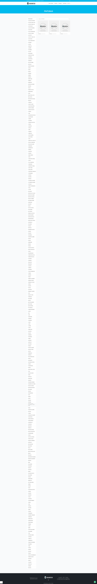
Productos (55, 3)
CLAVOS (29, 160)
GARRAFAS (29, 267)
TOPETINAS (29, 536)
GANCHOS (29, 265)
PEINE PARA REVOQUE (31, 387)
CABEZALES (30, 102)
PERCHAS (29, 391)
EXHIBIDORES (30, 242)
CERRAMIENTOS (30, 147)
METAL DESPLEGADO (31, 356)
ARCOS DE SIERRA (30, 62)
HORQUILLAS (30, 296)
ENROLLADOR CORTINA (31, 220)
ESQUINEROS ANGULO (31, 229)
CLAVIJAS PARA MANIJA (31, 158)
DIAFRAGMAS (30, 202)
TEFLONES (29, 507)
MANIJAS (29, 338)
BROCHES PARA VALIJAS (31, 98)
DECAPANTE (30, 191)
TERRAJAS (29, 524)
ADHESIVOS (30, 46)
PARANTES (29, 380)
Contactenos (64, 3)
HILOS (29, 293)
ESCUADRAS (30, 224)
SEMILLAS (29, 476)
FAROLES (29, 244)
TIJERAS (29, 527)
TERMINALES (30, 516)
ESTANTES (29, 233)
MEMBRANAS (30, 353)
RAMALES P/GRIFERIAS (31, 440)
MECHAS (29, 351)
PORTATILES (30, 424)
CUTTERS (29, 189)
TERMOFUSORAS (30, 520)
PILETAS (29, 398)
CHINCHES (29, 153)
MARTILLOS (29, 342)
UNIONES (29, 549)
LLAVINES (29, 325)
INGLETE (29, 300)
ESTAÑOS (29, 231)
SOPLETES (29, 493)
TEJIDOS (29, 509)
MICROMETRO (30, 360)
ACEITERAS (29, 42)
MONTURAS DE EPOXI (31, 362)
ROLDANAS (29, 469)
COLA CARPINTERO (31, 162)
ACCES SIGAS (30, 38)
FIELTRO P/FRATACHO (31, 249)
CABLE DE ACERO (30, 104)
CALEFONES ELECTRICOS (31, 115)
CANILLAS (29, 127)
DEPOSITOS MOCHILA (31, 196)
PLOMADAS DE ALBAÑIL (31, 415)
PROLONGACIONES (31, 429)
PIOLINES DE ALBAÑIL (31, 409)
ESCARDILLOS (30, 222)
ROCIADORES (30, 464)
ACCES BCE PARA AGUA (31, 22)
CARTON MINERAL (30, 135)
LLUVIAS (29, 327)
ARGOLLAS (29, 64)
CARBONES (29, 131)
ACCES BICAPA (30, 26)
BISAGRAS (29, 86)
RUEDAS (29, 471)
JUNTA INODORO (30, 305)
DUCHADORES (30, 209)
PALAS (29, 371)
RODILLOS (29, 467)
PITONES (29, 413)
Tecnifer (52, 583)
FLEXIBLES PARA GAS (31, 256)
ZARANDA (29, 565)
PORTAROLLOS (30, 422)
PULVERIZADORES (30, 433)
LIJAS (29, 313)
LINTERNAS (29, 318)
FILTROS (29, 251)
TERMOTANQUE (30, 522)
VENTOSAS (29, 558)
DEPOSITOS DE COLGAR (31, 193)
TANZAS (29, 502)
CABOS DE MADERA (31, 107)
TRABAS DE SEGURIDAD (31, 542)
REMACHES (29, 455)
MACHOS (29, 333)
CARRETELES (30, 133)
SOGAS (29, 487)
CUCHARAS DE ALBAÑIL (31, 180)
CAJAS (29, 113)
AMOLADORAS (30, 53)
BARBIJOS (29, 75)
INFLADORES (30, 298)
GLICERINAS (30, 269)
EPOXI (29, 405)
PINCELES (29, 400)
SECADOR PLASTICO (31, 473)
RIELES (29, 462)
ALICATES (29, 51)
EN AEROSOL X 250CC (31, 404)
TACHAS (29, 496)
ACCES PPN (30, 35)
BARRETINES (30, 82)
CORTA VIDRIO (30, 167)
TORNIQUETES (30, 540)
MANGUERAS (30, 336)
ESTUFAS (29, 240)
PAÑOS (29, 374)
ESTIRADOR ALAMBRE (31, 236)
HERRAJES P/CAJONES (31, 291)
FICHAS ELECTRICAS (31, 247)
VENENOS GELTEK (30, 556)
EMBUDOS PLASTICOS (31, 213)
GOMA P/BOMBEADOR (31, 271)
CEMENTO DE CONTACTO (32, 140)
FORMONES (29, 260)
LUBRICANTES (30, 329)
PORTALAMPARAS (30, 420)
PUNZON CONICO (30, 438)
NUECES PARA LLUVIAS (31, 369)
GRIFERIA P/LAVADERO (31, 278)
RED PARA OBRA (30, 444)
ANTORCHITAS (30, 58)
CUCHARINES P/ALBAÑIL (31, 182)
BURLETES (29, 100)
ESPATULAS (29, 227)
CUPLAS (29, 187)
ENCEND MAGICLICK (31, 216)
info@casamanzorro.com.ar (31, 0)
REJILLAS (29, 453)
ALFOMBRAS (30, 49)
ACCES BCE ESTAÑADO (31, 20)
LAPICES (29, 311)
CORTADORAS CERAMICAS (32, 171)
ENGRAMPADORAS (30, 218)
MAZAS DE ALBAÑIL (31, 347)
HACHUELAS (30, 289)
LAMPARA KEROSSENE (31, 309)
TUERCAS (29, 547)
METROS (29, 358)
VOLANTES (29, 562)
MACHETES (29, 331)
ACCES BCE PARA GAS (31, 24)
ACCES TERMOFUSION (31, 40)
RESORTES (29, 460)
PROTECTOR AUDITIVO (31, 431)
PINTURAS (29, 402)
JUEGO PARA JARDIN (31, 302)
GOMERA (29, 273)
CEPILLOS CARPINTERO (31, 142)
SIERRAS (29, 484)
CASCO (29, 138)
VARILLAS (29, 553)
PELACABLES (30, 389)
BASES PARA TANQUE (31, 84)
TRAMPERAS (30, 544)
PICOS (29, 394)
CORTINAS (29, 175)
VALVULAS (29, 551)
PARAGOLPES (30, 378)
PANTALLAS (29, 376)
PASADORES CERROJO (31, 382)
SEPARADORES (30, 478)
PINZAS (29, 407)
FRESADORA (30, 264)
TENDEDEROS (30, 513)
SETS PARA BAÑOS (31, 482)
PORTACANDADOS (31, 418)
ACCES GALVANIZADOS (31, 31)
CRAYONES (29, 176)
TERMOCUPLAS (30, 518)
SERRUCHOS (30, 480)
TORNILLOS (29, 538)
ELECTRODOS (30, 211)
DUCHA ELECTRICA (31, 207)
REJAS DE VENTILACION (31, 451)
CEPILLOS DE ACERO (31, 144)
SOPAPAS (29, 491)
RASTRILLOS (30, 442)
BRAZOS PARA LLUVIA (31, 95)
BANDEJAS (29, 73)
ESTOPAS (29, 238)
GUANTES (29, 285)
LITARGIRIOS (30, 320)
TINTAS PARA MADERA (31, 529)
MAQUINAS (29, 340)
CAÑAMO (29, 124)
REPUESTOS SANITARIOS (31, 458)
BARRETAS (29, 80)
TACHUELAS (30, 498)
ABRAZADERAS (30, 18)
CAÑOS (29, 129)
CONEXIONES (30, 164)
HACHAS (29, 287)
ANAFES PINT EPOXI (31, 55)
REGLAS (29, 447)
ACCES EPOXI (30, 29)
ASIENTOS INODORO (31, 66)
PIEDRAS (29, 396)
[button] (69, 3)
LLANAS (29, 322)
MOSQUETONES (30, 365)
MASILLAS (29, 345)
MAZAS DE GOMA (30, 349)
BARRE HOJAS (30, 78)
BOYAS (29, 93)
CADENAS (29, 111)
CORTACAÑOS (30, 169)
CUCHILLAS (29, 184)
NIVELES (29, 367)
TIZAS (29, 533)
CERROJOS (29, 149)
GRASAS (29, 276)
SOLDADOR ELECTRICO (31, 489)
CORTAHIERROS (30, 173)
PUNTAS (29, 435)
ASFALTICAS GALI (30, 403)
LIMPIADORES (30, 316)
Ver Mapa (68, 579)
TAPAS (29, 504)
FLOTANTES (30, 258)
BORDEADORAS (30, 91)
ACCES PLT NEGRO (31, 33)
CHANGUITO (30, 151)
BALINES (29, 71)
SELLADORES (30, 475)
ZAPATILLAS (30, 564)
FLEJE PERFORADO (30, 253)
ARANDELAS (30, 60)
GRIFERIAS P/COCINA (31, 282)
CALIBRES (29, 118)
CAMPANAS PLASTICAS (31, 122)
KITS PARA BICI (30, 307)
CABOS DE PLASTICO (31, 109)
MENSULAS (29, 354)
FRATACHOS (30, 262)
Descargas (60, 3)
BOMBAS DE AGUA (31, 89)
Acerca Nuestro (51, 3)
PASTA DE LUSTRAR (31, 385)
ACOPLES (29, 44)
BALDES (29, 69)
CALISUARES (30, 120)
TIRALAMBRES (30, 531)
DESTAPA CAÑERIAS (31, 198)
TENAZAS (29, 511)
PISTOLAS (29, 411)
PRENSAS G (29, 427)
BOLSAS (29, 87)
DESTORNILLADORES (31, 200)
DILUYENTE (29, 204)
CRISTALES (29, 178)
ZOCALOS (29, 567)
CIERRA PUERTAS (30, 155)
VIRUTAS (29, 560)
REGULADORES (30, 449)
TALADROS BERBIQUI (31, 500)
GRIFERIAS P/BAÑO (31, 280)
